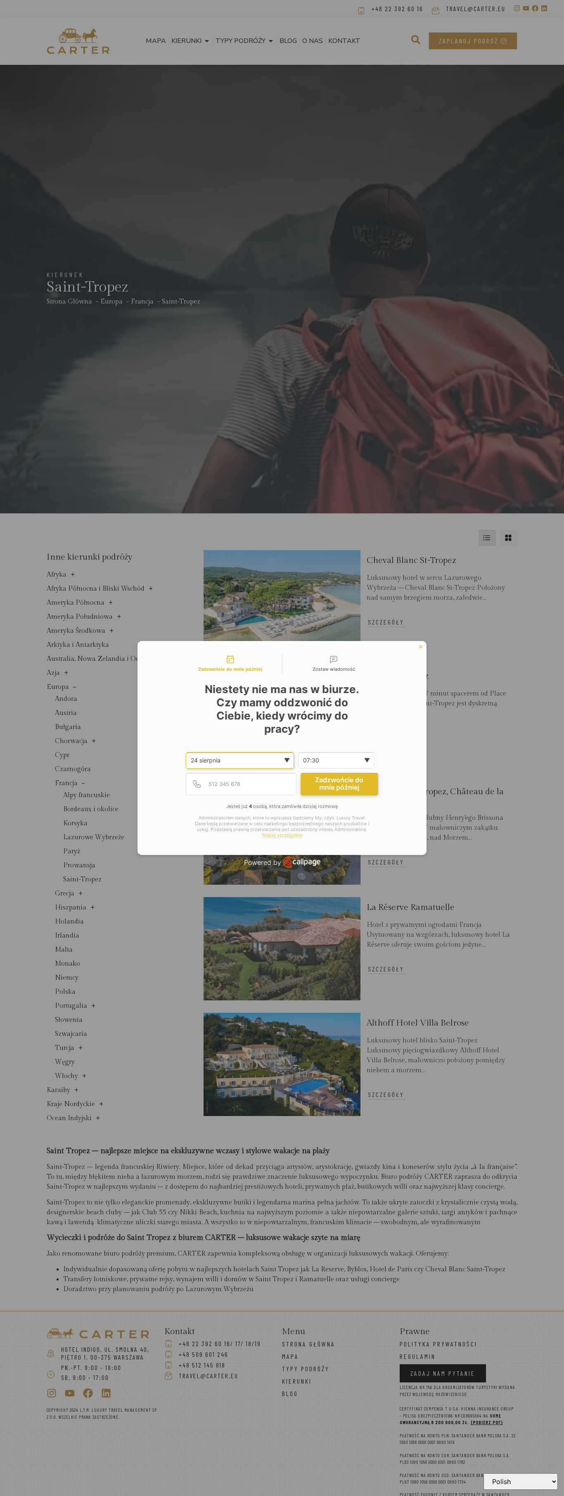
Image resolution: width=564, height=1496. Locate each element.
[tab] (230, 664)
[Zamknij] (420, 647)
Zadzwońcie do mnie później (339, 783)
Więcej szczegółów (282, 835)
